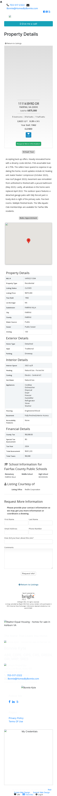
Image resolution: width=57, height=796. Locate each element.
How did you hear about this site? (19, 538)
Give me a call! (29, 23)
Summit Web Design (41, 792)
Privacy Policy (16, 718)
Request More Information (28, 144)
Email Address (11, 528)
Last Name (33, 519)
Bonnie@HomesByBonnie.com (22, 8)
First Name (9, 519)
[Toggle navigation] (52, 17)
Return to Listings (14, 43)
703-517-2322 (17, 5)
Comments (9, 547)
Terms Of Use (16, 721)
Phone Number (35, 528)
